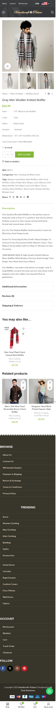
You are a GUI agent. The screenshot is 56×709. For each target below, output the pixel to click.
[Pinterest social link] (17, 197)
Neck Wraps (27, 182)
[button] (5, 46)
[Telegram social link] (28, 197)
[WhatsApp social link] (24, 197)
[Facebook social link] (10, 197)
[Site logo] (28, 12)
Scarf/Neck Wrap (41, 415)
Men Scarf (43, 179)
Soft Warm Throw (38, 185)
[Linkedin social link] (21, 197)
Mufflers (6, 182)
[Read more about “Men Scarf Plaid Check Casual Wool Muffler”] (23, 333)
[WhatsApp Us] (49, 691)
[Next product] (52, 93)
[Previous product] (45, 93)
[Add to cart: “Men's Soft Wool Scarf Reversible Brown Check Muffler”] (23, 387)
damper (11, 179)
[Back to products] (48, 93)
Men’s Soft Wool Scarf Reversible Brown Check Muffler (15, 409)
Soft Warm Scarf (22, 185)
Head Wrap (20, 179)
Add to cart (24, 154)
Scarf (36, 182)
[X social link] (13, 197)
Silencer (42, 182)
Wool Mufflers (16, 189)
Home (4, 93)
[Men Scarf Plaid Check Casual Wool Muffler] (14, 337)
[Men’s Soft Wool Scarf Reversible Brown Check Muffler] (14, 391)
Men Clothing (16, 93)
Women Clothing (41, 413)
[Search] (52, 12)
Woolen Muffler (42, 189)
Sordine (5, 189)
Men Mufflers (32, 179)
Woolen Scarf (8, 192)
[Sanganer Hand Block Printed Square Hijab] (41, 391)
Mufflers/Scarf (32, 93)
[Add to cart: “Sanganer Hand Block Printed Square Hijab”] (49, 387)
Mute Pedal (16, 182)
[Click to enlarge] (7, 66)
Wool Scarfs (29, 189)
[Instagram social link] (17, 668)
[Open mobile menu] (3, 12)
